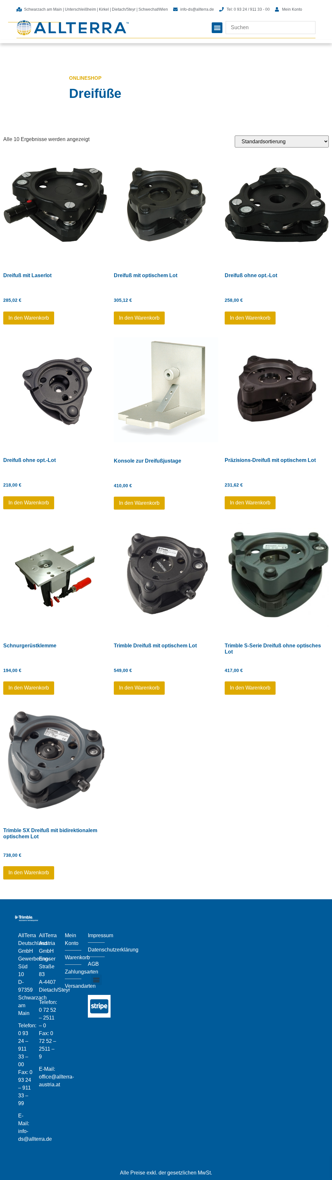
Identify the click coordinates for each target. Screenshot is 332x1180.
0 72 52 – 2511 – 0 (47, 1017)
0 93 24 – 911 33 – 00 (23, 1049)
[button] (217, 27)
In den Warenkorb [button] (28, 318)
